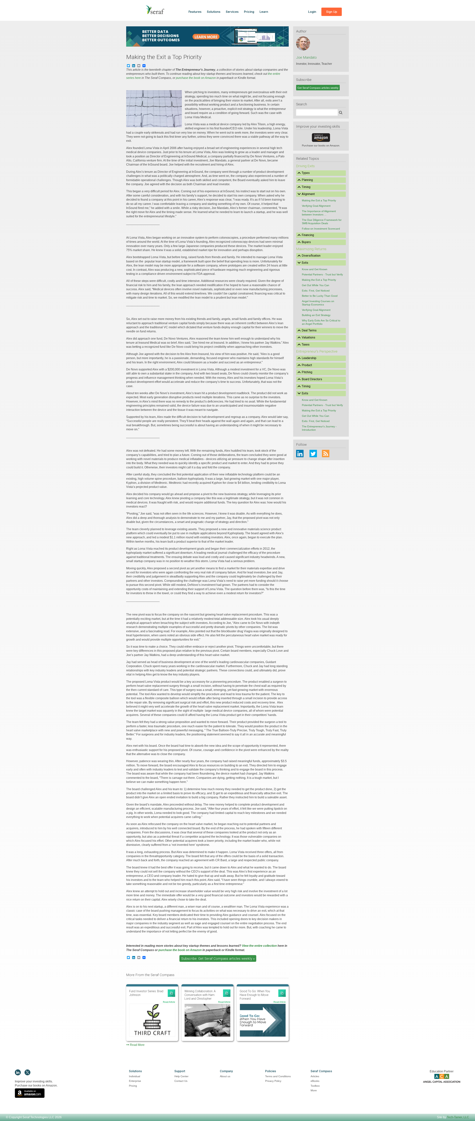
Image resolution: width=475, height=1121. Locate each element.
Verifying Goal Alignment (316, 205)
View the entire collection (259, 945)
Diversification (311, 255)
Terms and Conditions (278, 1076)
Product (307, 365)
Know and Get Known (314, 269)
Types (306, 173)
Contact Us (180, 1080)
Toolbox (315, 1085)
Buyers (306, 242)
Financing (308, 235)
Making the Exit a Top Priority (319, 200)
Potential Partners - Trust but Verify (322, 274)
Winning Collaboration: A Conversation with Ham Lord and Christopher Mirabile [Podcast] (200, 995)
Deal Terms (309, 330)
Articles (315, 1076)
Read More (137, 1044)
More (314, 1090)
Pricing (249, 12)
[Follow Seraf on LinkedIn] (18, 1074)
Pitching (307, 372)
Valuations (308, 337)
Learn (264, 12)
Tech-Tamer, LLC (458, 1117)
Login (312, 12)
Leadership (309, 358)
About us (225, 1076)
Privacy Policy (273, 1080)
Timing (306, 187)
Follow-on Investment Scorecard (321, 228)
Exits (305, 262)
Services (232, 12)
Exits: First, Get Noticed (316, 290)
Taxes (305, 344)
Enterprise (135, 1080)
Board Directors (312, 379)
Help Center (181, 1076)
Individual (134, 1076)
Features (195, 12)
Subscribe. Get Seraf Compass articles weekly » (218, 959)
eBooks (315, 1080)
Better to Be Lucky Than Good (320, 295)
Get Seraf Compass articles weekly (317, 87)
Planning (307, 180)
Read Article (169, 1002)
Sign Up (331, 12)
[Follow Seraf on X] (27, 1074)
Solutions (213, 12)
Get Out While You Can (315, 285)
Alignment (308, 194)
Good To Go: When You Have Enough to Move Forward (255, 994)
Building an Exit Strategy (316, 315)
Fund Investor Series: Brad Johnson (146, 993)
